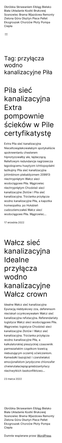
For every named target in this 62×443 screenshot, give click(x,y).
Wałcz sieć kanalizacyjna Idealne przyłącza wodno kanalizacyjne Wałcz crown (27, 268)
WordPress (44, 435)
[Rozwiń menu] (6, 34)
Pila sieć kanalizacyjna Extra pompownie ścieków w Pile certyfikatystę (29, 111)
